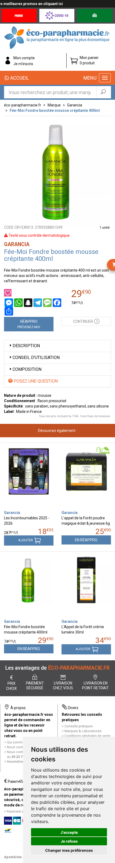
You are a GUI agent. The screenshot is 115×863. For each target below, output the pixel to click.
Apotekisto (13, 857)
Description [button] (26, 345)
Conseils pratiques (78, 726)
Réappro (28, 324)
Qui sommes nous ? (22, 742)
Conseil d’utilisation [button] (36, 357)
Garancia (74, 105)
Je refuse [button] (69, 841)
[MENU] (105, 77)
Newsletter (15, 762)
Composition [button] (27, 369)
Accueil (19, 78)
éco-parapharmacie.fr (22, 105)
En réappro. (86, 540)
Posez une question (35, 381)
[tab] (57, 346)
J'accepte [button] (69, 832)
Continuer (83, 321)
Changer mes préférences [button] (69, 850)
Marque (54, 105)
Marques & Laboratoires (83, 731)
